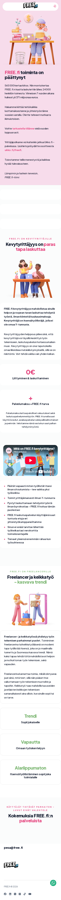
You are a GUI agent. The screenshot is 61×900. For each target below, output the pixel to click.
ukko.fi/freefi (13, 149)
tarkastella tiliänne (23, 128)
